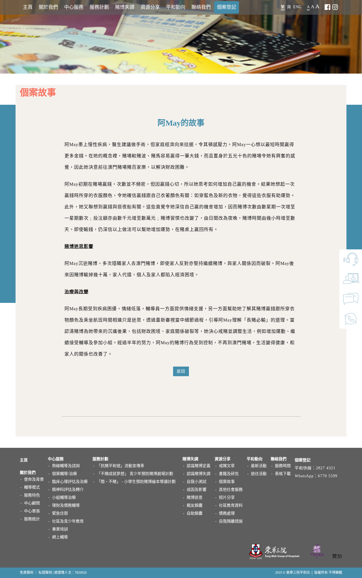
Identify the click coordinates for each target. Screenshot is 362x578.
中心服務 (73, 7)
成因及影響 (196, 489)
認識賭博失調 (198, 474)
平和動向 (175, 7)
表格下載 (283, 474)
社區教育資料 (231, 505)
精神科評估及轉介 (68, 489)
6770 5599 (327, 476)
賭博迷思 (194, 497)
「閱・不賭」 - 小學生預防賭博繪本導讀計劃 (136, 481)
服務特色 (32, 495)
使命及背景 (34, 479)
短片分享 (227, 497)
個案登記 (226, 7)
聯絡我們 (201, 7)
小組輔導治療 (64, 497)
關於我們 (48, 7)
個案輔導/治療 (64, 474)
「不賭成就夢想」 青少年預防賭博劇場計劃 (135, 474)
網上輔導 (60, 537)
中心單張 (32, 511)
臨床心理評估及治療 (70, 481)
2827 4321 (325, 468)
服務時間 (283, 466)
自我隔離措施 (231, 521)
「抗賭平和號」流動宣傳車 (120, 466)
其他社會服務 (231, 489)
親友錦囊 (194, 505)
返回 (181, 371)
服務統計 (32, 519)
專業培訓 (60, 529)
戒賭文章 (227, 466)
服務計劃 (99, 7)
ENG (297, 7)
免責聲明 (26, 573)
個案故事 (227, 481)
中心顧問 (32, 503)
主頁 (28, 7)
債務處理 (227, 513)
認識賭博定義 (198, 466)
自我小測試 (196, 481)
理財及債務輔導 (66, 505)
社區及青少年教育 (68, 521)
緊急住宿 (60, 513)
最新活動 (259, 466)
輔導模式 (32, 487)
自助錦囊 (194, 513)
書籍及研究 (229, 474)
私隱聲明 (45, 573)
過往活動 (259, 474)
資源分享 (150, 7)
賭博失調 (124, 7)
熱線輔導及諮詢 (66, 466)
